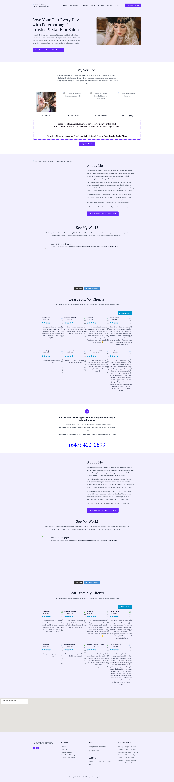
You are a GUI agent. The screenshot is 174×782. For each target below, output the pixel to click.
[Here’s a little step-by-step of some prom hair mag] (64, 264)
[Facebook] (34, 748)
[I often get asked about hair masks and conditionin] (79, 282)
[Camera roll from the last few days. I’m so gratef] (125, 282)
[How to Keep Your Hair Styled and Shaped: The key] (49, 282)
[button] (133, 5)
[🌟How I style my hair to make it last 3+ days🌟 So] (64, 282)
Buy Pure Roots (75, 5)
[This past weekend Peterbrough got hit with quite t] (125, 273)
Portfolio (101, 5)
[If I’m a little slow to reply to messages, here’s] (125, 255)
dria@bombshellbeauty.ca (97, 747)
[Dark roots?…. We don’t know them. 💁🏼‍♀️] (49, 264)
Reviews (109, 5)
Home (65, 5)
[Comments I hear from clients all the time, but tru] (64, 273)
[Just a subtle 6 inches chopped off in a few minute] (110, 264)
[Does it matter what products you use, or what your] (110, 273)
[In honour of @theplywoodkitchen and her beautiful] (49, 273)
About (93, 5)
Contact (118, 5)
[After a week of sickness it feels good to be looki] (94, 282)
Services (85, 5)
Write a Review (125, 313)
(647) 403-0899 (87, 444)
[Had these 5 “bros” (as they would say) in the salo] (110, 282)
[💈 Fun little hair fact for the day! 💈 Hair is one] (125, 264)
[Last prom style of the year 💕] (94, 255)
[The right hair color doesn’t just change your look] (94, 264)
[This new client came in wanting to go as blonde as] (79, 264)
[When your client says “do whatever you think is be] (110, 255)
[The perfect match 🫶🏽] (64, 255)
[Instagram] (37, 748)
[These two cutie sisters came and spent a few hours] (79, 255)
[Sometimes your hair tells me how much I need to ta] (49, 255)
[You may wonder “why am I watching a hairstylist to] (94, 273)
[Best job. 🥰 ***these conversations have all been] (79, 273)
